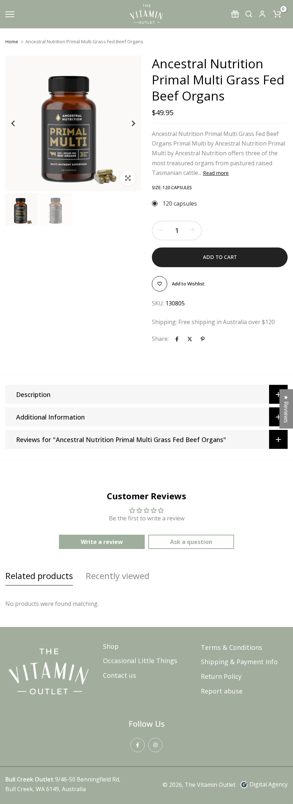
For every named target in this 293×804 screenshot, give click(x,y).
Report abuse (222, 691)
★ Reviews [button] (286, 409)
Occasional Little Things (140, 660)
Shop (111, 646)
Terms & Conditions (231, 647)
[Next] (128, 124)
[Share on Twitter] (190, 339)
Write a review (102, 542)
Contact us (119, 675)
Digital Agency (268, 784)
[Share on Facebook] (177, 339)
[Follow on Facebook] (137, 745)
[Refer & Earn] (235, 14)
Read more (216, 173)
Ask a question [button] (191, 542)
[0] (277, 14)
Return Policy (221, 676)
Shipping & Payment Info (239, 661)
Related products (39, 576)
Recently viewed (117, 576)
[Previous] (19, 124)
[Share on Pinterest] (202, 339)
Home (11, 41)
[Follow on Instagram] (155, 745)
